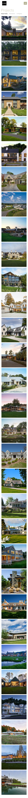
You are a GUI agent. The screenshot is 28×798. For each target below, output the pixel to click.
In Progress (19, 13)
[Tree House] (14, 129)
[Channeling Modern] (14, 330)
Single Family (4, 13)
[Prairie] (14, 732)
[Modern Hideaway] (14, 53)
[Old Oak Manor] (14, 104)
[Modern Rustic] (14, 581)
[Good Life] (14, 179)
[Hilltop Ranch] (14, 229)
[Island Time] (14, 782)
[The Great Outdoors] (14, 657)
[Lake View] (14, 707)
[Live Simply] (14, 506)
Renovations (12, 13)
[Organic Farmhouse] (14, 380)
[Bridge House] (14, 28)
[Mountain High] (14, 632)
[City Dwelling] (14, 456)
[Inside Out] (14, 405)
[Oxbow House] (14, 154)
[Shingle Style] (14, 556)
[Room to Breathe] (14, 355)
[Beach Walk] (14, 280)
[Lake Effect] (14, 606)
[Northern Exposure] (14, 481)
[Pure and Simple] (14, 682)
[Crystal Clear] (14, 305)
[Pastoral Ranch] (14, 78)
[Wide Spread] (14, 757)
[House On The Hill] (14, 204)
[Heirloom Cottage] (14, 531)
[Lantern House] (14, 430)
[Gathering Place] (14, 254)
